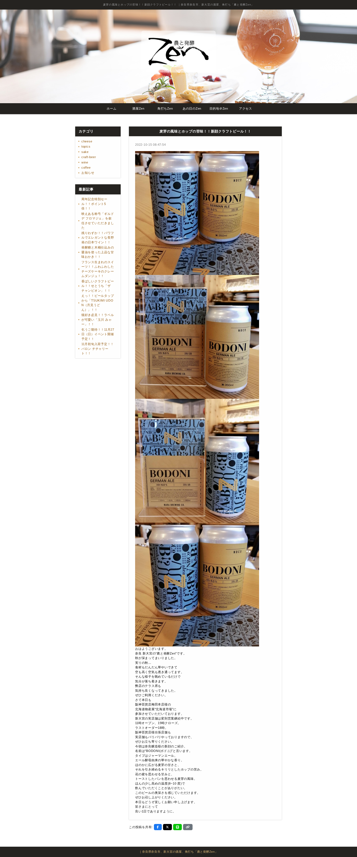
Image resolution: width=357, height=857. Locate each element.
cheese (86, 141)
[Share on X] (167, 827)
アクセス (245, 108)
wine (84, 162)
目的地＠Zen (218, 108)
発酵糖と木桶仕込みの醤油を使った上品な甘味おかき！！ (97, 252)
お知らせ (87, 172)
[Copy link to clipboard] (188, 827)
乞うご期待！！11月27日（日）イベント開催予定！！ (97, 334)
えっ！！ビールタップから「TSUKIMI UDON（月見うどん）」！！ (97, 302)
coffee (86, 167)
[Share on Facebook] (158, 827)
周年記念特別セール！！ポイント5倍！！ (94, 203)
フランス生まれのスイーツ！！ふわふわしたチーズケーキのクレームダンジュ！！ (97, 269)
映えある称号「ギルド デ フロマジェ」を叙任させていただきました (97, 221)
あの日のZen (192, 108)
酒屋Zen (138, 108)
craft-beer (88, 157)
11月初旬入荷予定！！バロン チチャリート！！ (97, 348)
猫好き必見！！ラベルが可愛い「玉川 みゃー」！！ (97, 319)
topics (85, 146)
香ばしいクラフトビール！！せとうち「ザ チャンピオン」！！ (97, 285)
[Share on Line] (177, 827)
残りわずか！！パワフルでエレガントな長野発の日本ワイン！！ (97, 237)
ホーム (111, 108)
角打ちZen (165, 108)
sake (85, 152)
